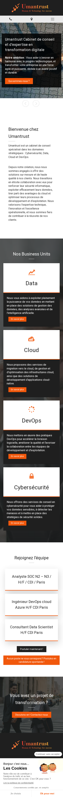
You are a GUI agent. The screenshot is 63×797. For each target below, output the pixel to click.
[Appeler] (10, 19)
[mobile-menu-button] (52, 19)
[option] (31, 60)
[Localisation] (31, 19)
